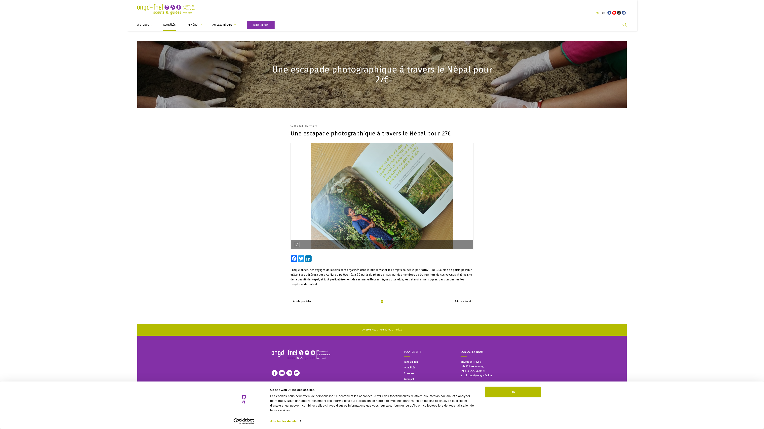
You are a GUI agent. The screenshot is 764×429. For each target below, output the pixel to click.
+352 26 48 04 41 (476, 370)
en (603, 12)
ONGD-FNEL (369, 329)
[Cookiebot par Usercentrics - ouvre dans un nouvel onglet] (243, 421)
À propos (409, 373)
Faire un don (411, 361)
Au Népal (409, 379)
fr (597, 12)
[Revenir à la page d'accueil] (166, 9)
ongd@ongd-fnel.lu (480, 375)
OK (513, 392)
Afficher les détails (283, 421)
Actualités (385, 329)
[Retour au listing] (382, 301)
